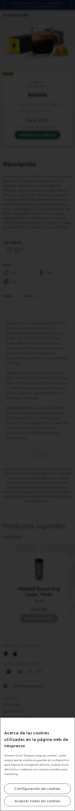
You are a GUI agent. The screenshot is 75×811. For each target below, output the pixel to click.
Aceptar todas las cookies (38, 801)
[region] (37, 764)
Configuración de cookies (37, 788)
